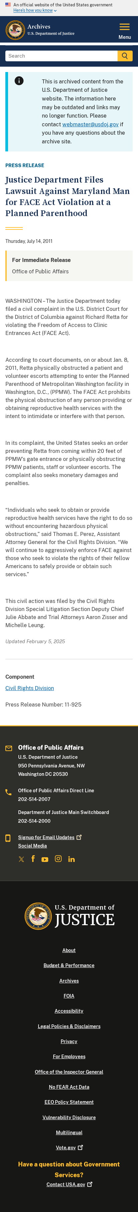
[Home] (40, 38)
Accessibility (69, 1011)
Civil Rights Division (29, 688)
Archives (69, 981)
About (69, 950)
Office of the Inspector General (69, 1072)
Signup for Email (46, 837)
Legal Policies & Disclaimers (69, 1026)
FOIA (69, 996)
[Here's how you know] (69, 8)
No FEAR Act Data (69, 1087)
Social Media (32, 846)
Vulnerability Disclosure (69, 1117)
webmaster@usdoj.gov (90, 124)
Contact (66, 1184)
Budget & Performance (69, 965)
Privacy (69, 1041)
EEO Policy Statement (69, 1102)
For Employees (69, 1056)
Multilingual (69, 1132)
